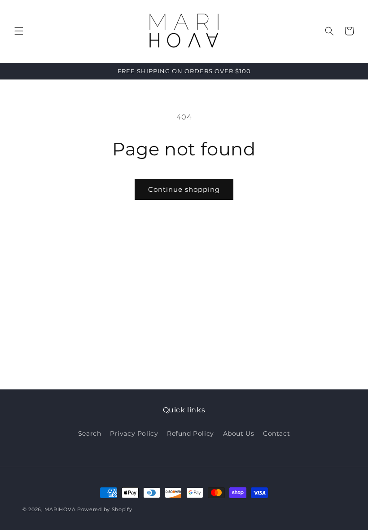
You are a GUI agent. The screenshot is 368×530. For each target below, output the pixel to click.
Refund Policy (190, 433)
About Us (238, 433)
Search (89, 433)
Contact (276, 433)
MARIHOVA (60, 509)
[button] (19, 31)
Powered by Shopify (104, 509)
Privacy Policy (134, 433)
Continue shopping (184, 189)
